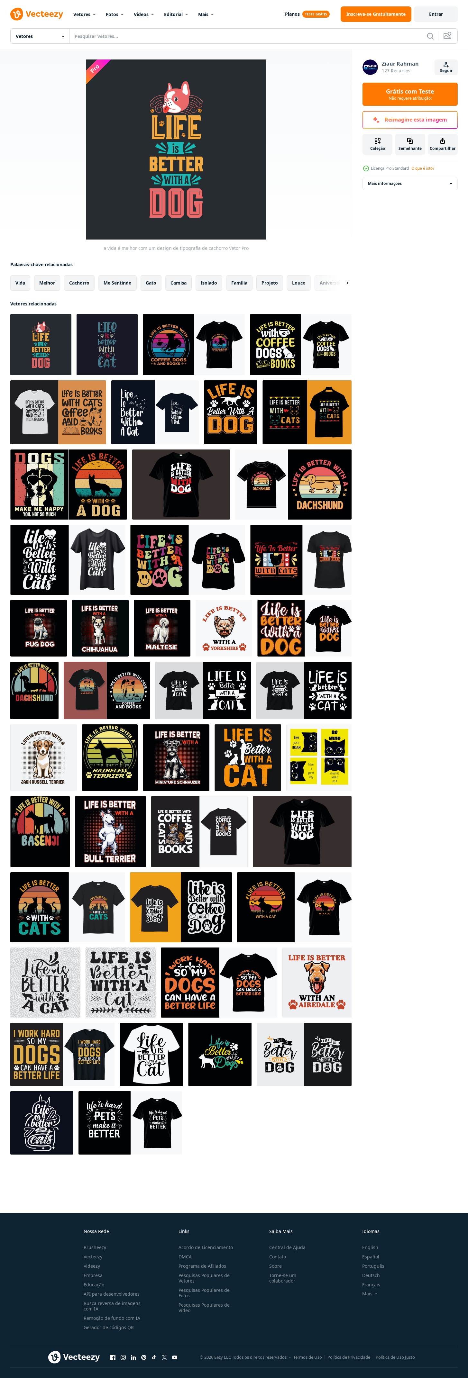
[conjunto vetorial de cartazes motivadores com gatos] (319, 757)
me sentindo (118, 283)
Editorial (173, 14)
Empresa (93, 1275)
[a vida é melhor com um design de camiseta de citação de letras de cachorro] (304, 1054)
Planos (292, 14)
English (370, 1247)
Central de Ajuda (287, 1247)
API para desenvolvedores (112, 1294)
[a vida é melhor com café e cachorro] (181, 907)
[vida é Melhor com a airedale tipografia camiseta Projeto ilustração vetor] (317, 982)
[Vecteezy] (36, 14)
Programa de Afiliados (202, 1266)
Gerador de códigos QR (109, 1327)
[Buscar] (430, 36)
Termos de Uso (307, 1357)
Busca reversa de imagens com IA (112, 1306)
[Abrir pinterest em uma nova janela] (143, 1357)
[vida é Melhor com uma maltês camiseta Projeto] (162, 628)
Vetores (81, 14)
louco (299, 283)
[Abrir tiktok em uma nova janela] (154, 1357)
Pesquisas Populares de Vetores (204, 1278)
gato (151, 283)
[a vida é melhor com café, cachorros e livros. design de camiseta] (194, 344)
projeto (270, 283)
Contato (277, 1257)
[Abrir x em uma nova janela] (164, 1357)
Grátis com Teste (410, 94)
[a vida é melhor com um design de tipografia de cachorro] (40, 344)
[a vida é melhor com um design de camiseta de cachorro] (304, 628)
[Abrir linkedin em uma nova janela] (133, 1357)
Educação (94, 1285)
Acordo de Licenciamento (206, 1247)
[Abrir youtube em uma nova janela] (174, 1357)
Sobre (275, 1266)
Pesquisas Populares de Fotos (204, 1293)
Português (373, 1266)
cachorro (79, 283)
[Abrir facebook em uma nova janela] (112, 1357)
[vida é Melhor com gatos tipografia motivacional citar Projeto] (41, 1123)
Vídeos (141, 14)
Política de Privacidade (348, 1357)
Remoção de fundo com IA (112, 1318)
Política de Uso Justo (395, 1357)
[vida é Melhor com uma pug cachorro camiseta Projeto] (38, 628)
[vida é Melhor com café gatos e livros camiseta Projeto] (199, 831)
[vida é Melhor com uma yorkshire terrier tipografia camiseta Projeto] (224, 628)
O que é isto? (422, 168)
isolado (209, 283)
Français (371, 1285)
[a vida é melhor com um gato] (121, 982)
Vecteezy (93, 1257)
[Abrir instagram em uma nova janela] (123, 1357)
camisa (178, 283)
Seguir (446, 70)
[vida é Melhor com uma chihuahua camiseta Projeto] (100, 628)
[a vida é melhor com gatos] (301, 560)
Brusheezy (95, 1247)
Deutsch (371, 1275)
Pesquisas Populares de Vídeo (204, 1307)
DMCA (185, 1257)
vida (20, 283)
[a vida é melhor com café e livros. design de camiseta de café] (107, 690)
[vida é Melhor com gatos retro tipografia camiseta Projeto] (307, 412)
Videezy (92, 1266)
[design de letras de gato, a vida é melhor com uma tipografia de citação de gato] (107, 344)
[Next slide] (342, 283)
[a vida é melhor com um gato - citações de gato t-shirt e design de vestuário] (203, 690)
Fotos (112, 14)
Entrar (436, 14)
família (239, 283)
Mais (203, 14)
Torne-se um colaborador (282, 1278)
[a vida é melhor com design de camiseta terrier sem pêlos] (110, 757)
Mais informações (385, 183)
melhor (47, 283)
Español (370, 1257)
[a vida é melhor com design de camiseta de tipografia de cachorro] (181, 484)
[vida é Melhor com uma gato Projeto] (45, 982)
